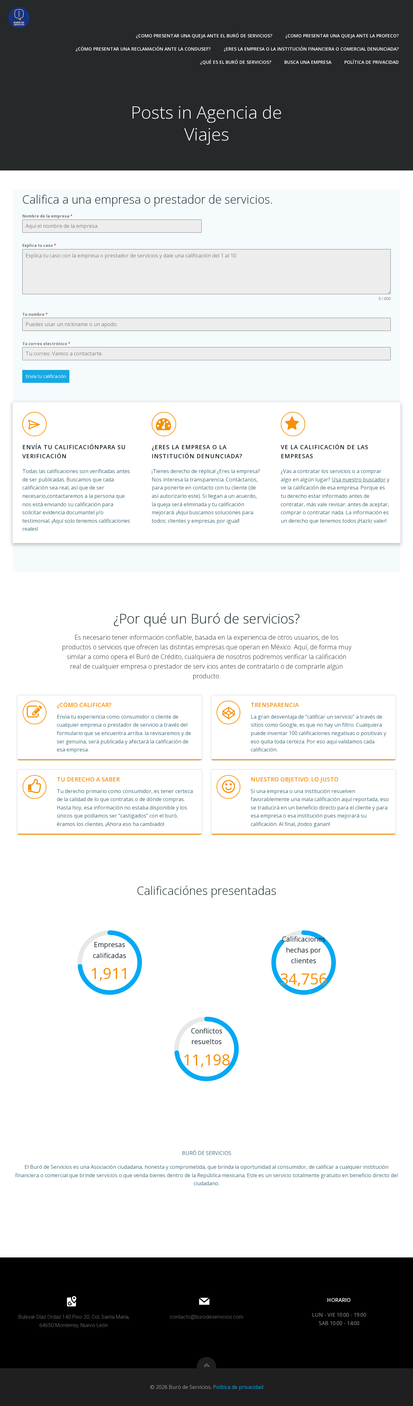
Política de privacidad (371, 62)
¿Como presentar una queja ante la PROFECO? (342, 36)
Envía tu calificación (45, 376)
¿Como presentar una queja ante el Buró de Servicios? (204, 36)
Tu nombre (35, 314)
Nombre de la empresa (47, 216)
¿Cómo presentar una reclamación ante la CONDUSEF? (143, 49)
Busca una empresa (307, 62)
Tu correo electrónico (46, 343)
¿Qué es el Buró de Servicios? (235, 62)
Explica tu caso (39, 245)
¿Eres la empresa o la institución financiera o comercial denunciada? (311, 49)
